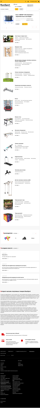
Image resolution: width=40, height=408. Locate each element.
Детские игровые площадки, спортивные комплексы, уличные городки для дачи (5, 383)
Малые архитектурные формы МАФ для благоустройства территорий (6, 387)
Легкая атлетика (17, 40)
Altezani (32, 238)
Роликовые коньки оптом (16, 388)
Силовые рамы (19, 145)
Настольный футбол (18, 118)
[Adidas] (24, 238)
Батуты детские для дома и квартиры (26, 100)
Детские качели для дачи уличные (6, 385)
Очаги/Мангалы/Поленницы (19, 201)
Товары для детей (18, 213)
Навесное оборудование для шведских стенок (22, 52)
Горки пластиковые (18, 65)
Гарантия (2, 364)
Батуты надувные (26, 101)
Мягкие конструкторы (27, 216)
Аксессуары (14, 392)
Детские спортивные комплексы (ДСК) (23, 180)
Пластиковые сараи (18, 204)
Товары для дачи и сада (19, 200)
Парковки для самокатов (28, 87)
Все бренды (15, 233)
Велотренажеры (33, 158)
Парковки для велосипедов (19, 87)
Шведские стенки (18, 46)
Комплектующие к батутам (19, 103)
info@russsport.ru (31, 351)
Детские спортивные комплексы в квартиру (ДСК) (22, 181)
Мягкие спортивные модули (19, 217)
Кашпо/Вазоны (26, 201)
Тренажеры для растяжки (20, 170)
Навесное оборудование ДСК (19, 183)
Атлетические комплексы (18, 75)
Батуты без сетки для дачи (19, 101)
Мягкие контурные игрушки (19, 216)
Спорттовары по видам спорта (21, 36)
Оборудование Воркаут (31, 75)
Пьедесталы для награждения (23, 37)
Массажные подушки (24, 133)
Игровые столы (18, 116)
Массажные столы (17, 133)
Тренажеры (25, 75)
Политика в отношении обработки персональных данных (9, 370)
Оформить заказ (20, 365)
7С (15, 238)
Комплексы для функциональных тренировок (22, 146)
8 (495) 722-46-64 (30, 4)
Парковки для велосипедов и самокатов (23, 85)
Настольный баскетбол (18, 121)
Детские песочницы (18, 64)
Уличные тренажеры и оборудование (22, 72)
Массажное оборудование (20, 130)
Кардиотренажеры (18, 156)
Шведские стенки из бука (18, 48)
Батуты (16, 98)
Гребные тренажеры (27, 158)
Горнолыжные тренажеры (16, 384)
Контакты (2, 369)
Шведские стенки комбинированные (20, 51)
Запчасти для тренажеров (16, 389)
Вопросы (2, 368)
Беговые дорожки (21, 159)
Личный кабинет (20, 364)
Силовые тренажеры (19, 143)
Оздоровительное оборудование (17, 393)
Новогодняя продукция (16, 385)
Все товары (17, 42)
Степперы (16, 159)
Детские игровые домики (25, 64)
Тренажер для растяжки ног (19, 171)
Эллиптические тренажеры (19, 158)
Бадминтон (16, 37)
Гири (15, 145)
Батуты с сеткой (17, 100)
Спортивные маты (27, 183)
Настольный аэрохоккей (25, 118)
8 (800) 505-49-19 (10, 351)
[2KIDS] (7, 238)
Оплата (2, 365)
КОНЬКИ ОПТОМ (3, 375)
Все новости (15, 248)
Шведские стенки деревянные (27, 48)
